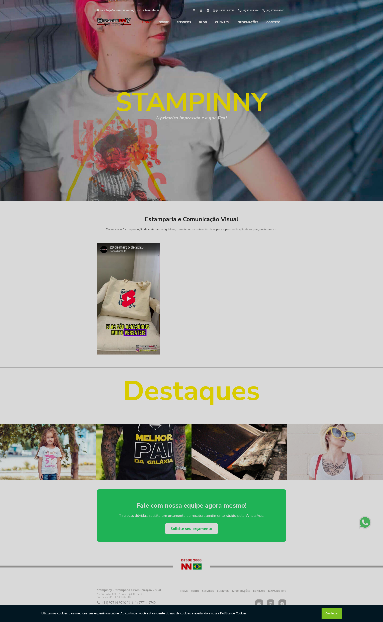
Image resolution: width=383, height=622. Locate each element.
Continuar (332, 613)
